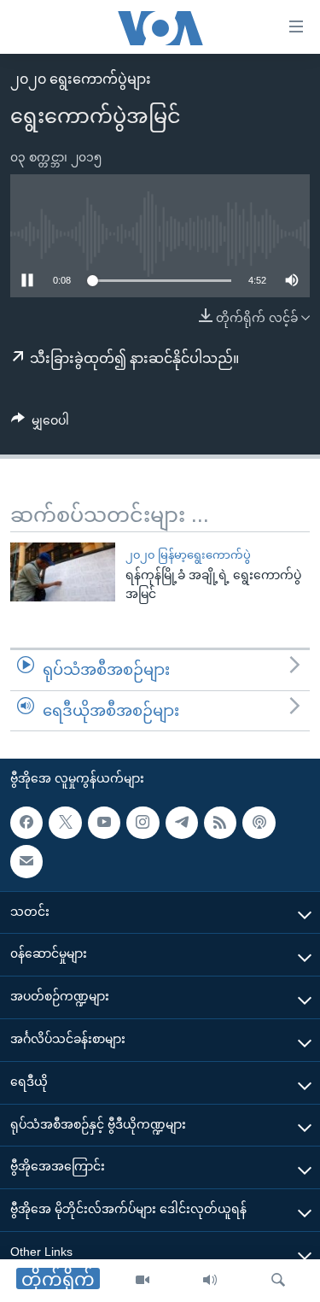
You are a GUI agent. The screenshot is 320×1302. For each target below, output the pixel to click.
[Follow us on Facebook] (26, 822)
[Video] (142, 1280)
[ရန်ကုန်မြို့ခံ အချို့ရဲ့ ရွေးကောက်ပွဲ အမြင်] (62, 571)
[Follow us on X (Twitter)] (65, 822)
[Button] (40, 424)
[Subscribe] (26, 861)
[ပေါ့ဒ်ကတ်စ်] (258, 822)
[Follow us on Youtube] (104, 822)
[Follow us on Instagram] (142, 822)
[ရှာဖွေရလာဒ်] (278, 1280)
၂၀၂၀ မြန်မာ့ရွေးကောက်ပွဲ (188, 554)
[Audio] (210, 1280)
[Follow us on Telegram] (182, 822)
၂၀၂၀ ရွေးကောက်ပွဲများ (80, 79)
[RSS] (220, 822)
